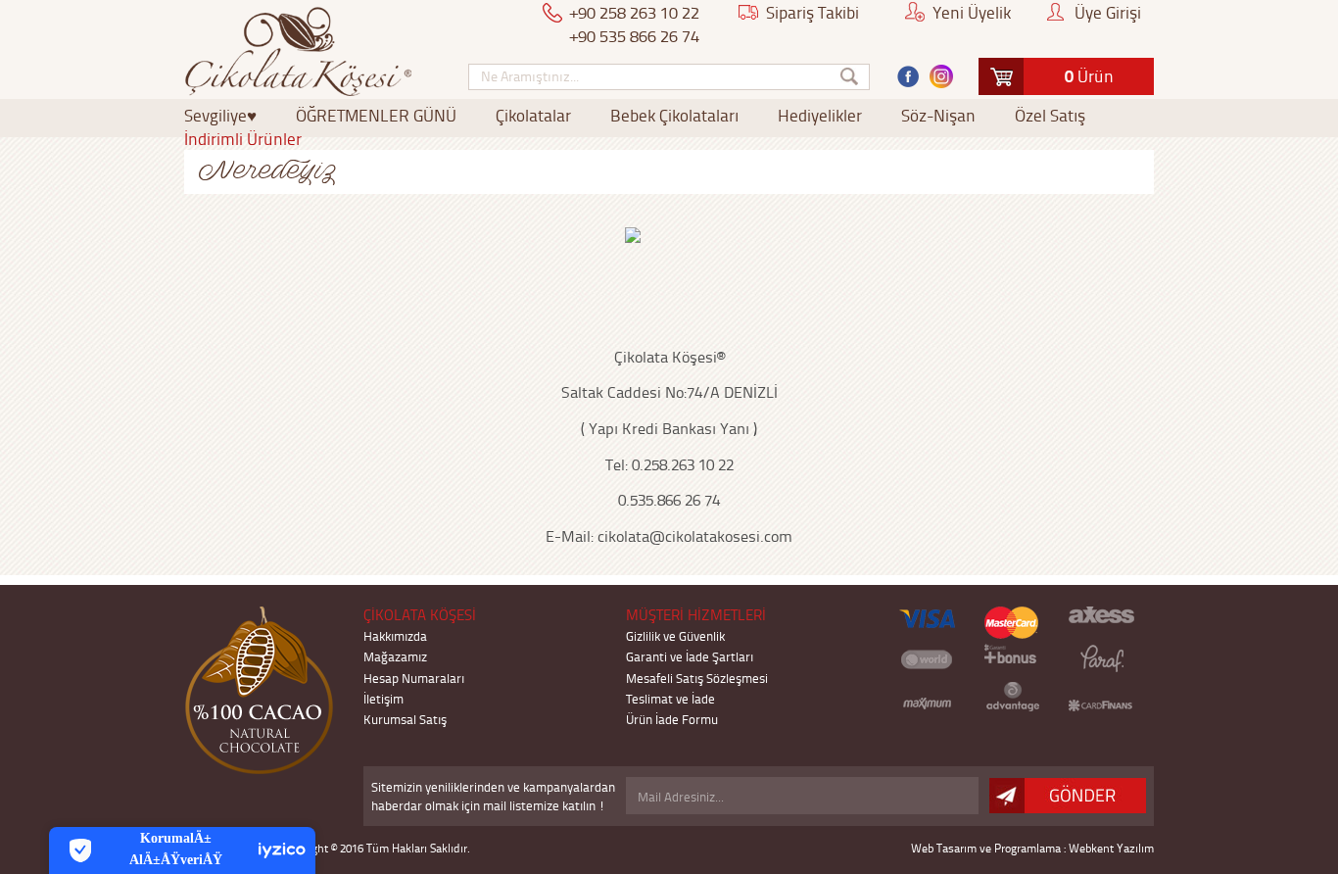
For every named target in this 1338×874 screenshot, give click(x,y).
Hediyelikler (820, 114)
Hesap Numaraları (413, 677)
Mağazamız (395, 656)
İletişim (383, 698)
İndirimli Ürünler (243, 138)
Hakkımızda (395, 635)
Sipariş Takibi (812, 12)
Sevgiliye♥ (220, 114)
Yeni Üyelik (971, 12)
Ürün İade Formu (672, 718)
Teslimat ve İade (670, 698)
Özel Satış (1050, 114)
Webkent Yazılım (1111, 848)
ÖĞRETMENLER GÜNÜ (376, 114)
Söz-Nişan (938, 114)
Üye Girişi (1108, 12)
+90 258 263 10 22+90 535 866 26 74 (634, 23)
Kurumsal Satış (405, 718)
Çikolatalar (533, 114)
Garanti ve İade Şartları (689, 656)
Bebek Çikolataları (674, 114)
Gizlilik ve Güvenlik (675, 635)
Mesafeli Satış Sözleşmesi (697, 677)
